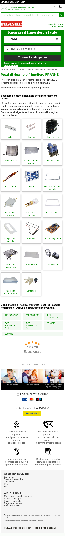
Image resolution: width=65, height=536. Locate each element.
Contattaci (9, 477)
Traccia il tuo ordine (13, 479)
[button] (32, 39)
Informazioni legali (13, 498)
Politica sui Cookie (13, 501)
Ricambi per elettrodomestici (14, 69)
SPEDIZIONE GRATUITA (13, 2)
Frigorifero (34, 69)
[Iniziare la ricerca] (61, 14)
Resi (6, 484)
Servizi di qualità (12, 505)
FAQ (6, 486)
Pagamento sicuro (13, 503)
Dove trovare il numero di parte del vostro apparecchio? (25, 64)
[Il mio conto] (54, 8)
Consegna (9, 481)
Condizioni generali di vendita (18, 496)
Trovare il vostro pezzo (32, 57)
